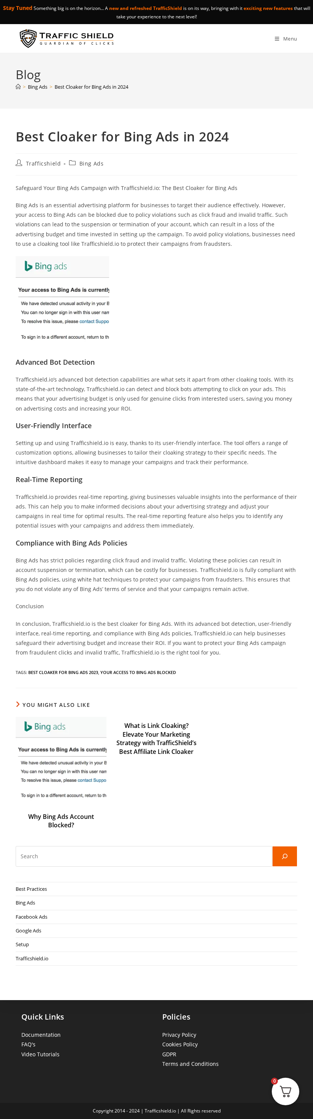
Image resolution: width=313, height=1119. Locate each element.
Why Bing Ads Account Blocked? (61, 820)
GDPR (169, 1054)
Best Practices (31, 888)
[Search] (284, 856)
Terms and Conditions (190, 1063)
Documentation (41, 1034)
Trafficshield (43, 163)
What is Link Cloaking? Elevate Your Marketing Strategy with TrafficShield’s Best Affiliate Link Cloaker (156, 738)
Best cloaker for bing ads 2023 (63, 672)
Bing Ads (91, 163)
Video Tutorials (40, 1054)
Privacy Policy (179, 1034)
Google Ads (28, 930)
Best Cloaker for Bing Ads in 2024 (91, 86)
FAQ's (28, 1044)
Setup (22, 944)
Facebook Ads (31, 916)
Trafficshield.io (32, 958)
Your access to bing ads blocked (138, 672)
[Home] (18, 86)
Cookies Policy (180, 1044)
